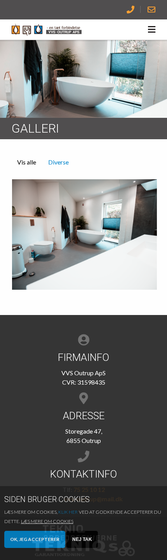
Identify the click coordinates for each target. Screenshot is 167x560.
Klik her (68, 512)
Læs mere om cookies (47, 521)
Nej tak (82, 539)
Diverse (58, 162)
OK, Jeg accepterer (34, 539)
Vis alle (26, 162)
